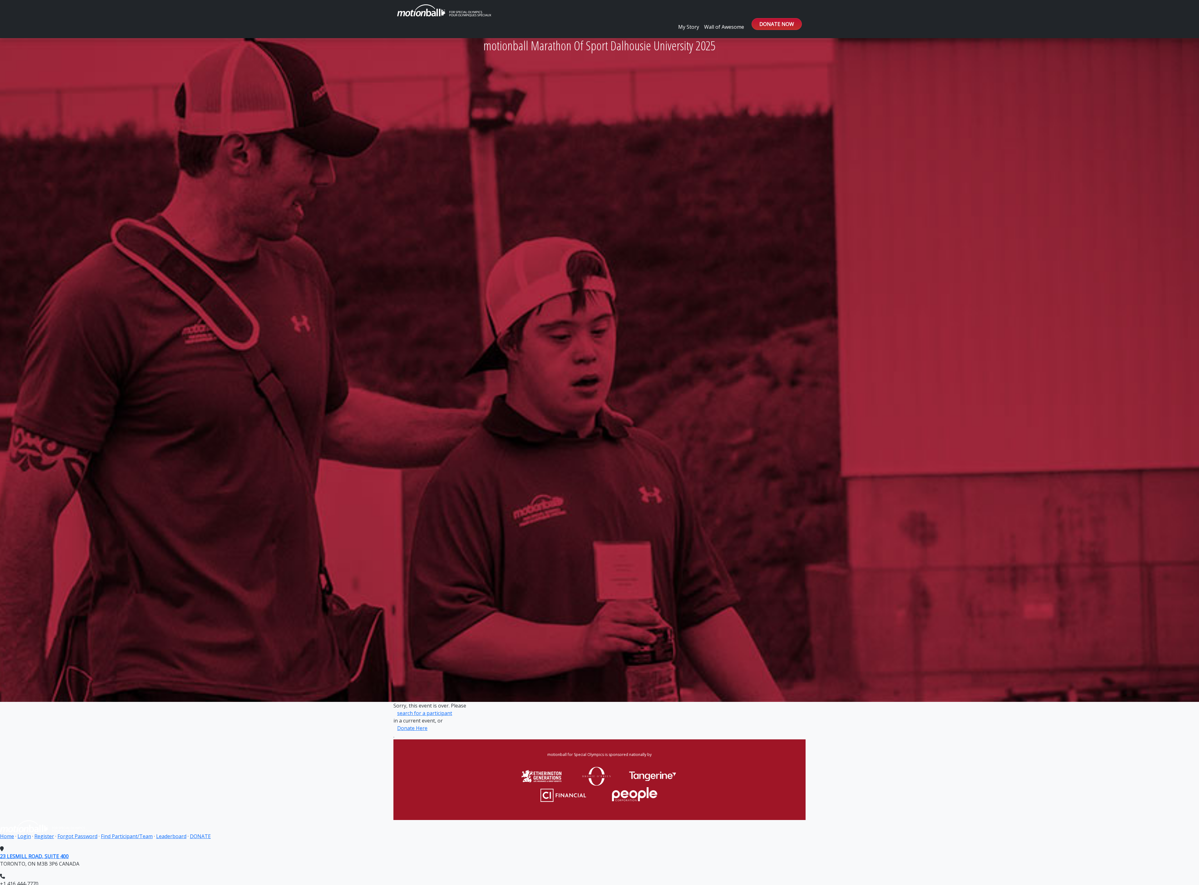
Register (44, 836)
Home (7, 836)
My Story (688, 26)
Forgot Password (77, 836)
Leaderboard (171, 836)
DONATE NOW (776, 24)
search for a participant (424, 713)
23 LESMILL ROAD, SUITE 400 (34, 856)
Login (24, 836)
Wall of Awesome (724, 26)
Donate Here (412, 728)
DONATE (200, 836)
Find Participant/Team (127, 836)
